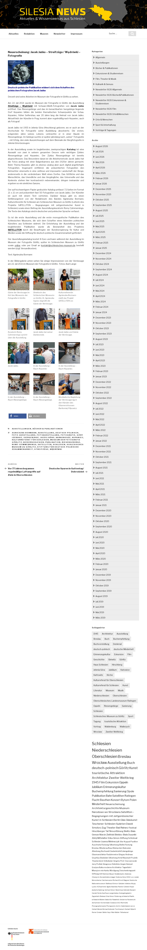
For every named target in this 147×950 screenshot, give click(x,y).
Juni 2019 (99, 607)
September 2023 (103, 333)
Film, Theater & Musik (105, 79)
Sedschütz (108, 899)
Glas (123, 819)
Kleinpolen (117, 848)
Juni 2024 (99, 285)
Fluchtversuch (120, 909)
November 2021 (103, 451)
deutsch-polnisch (67, 433)
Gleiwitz (112, 659)
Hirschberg (117, 664)
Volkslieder (108, 861)
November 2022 (103, 387)
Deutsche (133, 880)
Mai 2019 (99, 612)
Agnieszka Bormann (24, 433)
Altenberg (96, 851)
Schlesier (96, 841)
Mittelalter (102, 838)
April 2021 (100, 489)
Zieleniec (128, 874)
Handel (94, 893)
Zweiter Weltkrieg (114, 731)
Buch (107, 639)
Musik (121, 690)
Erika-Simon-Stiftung (118, 838)
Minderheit (98, 804)
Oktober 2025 (102, 199)
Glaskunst (131, 819)
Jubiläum (113, 670)
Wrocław (97, 731)
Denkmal (117, 644)
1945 (95, 633)
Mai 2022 (99, 419)
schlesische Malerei (98, 899)
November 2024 (103, 258)
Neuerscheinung (115, 804)
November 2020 (103, 516)
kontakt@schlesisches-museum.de (58, 245)
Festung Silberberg (110, 845)
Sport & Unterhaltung (105, 125)
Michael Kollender (108, 909)
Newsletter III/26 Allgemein (108, 89)
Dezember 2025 (103, 189)
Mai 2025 (99, 226)
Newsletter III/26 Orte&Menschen (111, 114)
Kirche (110, 675)
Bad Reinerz (122, 827)
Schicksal (132, 838)
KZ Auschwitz (101, 887)
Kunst (125, 685)
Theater (111, 827)
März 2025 (100, 237)
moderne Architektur (113, 867)
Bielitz (122, 845)
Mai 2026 (99, 162)
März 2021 (100, 494)
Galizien (121, 884)
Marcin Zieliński (106, 834)
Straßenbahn (119, 874)
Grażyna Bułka (98, 867)
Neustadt (127, 858)
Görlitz (122, 659)
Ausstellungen (21, 429)
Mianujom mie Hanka (100, 870)
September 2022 (103, 398)
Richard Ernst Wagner (121, 880)
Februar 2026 (101, 178)
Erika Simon (110, 896)
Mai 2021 (99, 483)
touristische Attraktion (115, 721)
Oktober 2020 (102, 521)
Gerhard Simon (110, 890)
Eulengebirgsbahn (125, 893)
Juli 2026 (99, 151)
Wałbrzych (125, 726)
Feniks (99, 893)
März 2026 (100, 173)
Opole (130, 791)
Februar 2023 (101, 371)
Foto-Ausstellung (24, 435)
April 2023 (100, 360)
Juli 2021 (99, 473)
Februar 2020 (101, 564)
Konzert (116, 799)
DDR (101, 874)
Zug (104, 827)
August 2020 (101, 532)
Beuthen (105, 799)
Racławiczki (131, 899)
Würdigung (114, 870)
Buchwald (105, 851)
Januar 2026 (101, 183)
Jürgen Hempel (126, 864)
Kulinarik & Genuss (104, 84)
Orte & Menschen (104, 119)
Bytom (125, 799)
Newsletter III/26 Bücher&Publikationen (114, 95)
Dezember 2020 (103, 510)
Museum (110, 690)
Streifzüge (41, 449)
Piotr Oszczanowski (128, 861)
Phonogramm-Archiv (113, 906)
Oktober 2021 (102, 457)
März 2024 (100, 301)
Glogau (121, 854)
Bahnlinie (116, 864)
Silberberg (113, 858)
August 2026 (101, 146)
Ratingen (130, 795)
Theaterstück (97, 861)
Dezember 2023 (103, 317)
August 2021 (101, 467)
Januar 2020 (101, 569)
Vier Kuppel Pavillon (129, 841)
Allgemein (100, 57)
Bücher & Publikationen (48, 429)
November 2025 (103, 194)
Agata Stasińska (112, 887)
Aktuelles (14, 34)
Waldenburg (110, 726)
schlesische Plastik (128, 896)
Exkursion (119, 654)
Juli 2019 (99, 601)
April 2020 (100, 553)
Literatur (97, 690)
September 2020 (103, 526)
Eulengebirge (127, 851)
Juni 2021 (99, 478)
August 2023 (101, 339)
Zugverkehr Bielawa (98, 896)
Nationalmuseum (98, 884)
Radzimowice (112, 854)
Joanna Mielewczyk (110, 841)
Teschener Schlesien (104, 823)
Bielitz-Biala (129, 831)
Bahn (109, 795)
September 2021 (103, 462)
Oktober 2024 (102, 264)
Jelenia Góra (99, 670)
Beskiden (104, 858)
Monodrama (96, 880)
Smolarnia (123, 899)
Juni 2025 (99, 221)
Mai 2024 (99, 291)
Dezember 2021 (103, 446)
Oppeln (96, 706)
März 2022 (100, 430)
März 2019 (100, 617)
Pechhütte (124, 903)
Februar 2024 (101, 307)
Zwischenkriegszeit (127, 870)
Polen (133, 799)
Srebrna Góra (121, 877)
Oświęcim (96, 877)
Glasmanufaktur (99, 854)
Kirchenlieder (105, 903)
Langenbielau (114, 893)
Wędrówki (56, 449)
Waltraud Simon (112, 884)
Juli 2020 (99, 537)
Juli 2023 (99, 344)
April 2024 (100, 296)
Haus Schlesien (100, 664)
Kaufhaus (105, 893)
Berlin (116, 819)
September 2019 (103, 591)
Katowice (125, 670)
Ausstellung (46, 433)
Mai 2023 (99, 355)
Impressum (76, 34)
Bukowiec (127, 848)
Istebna (128, 884)
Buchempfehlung (121, 639)
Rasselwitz (115, 899)
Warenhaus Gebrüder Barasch (125, 890)
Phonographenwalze (99, 906)
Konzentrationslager (107, 877)
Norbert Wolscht (130, 909)
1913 (118, 903)
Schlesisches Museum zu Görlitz (108, 716)
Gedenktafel (115, 851)
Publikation (53, 442)
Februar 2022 (101, 435)
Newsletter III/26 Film (105, 109)
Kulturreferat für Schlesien (30, 440)
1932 (128, 877)
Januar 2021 (101, 505)
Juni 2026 (99, 157)
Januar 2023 (101, 376)
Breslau (97, 639)
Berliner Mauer (108, 874)
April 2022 (100, 425)
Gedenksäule (125, 906)
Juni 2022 (99, 414)
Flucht (95, 799)
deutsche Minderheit (124, 649)
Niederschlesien (33, 442)
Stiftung (95, 874)
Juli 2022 (99, 409)
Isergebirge (31, 437)
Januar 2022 (101, 441)
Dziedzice (113, 903)
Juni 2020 (100, 542)
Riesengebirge (71, 442)
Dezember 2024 (103, 253)
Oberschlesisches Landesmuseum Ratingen (114, 701)
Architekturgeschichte (105, 808)
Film (129, 654)
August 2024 (101, 275)
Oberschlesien (120, 695)
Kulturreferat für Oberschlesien (108, 680)
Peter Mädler (115, 912)
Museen (44, 34)
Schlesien (59, 444)
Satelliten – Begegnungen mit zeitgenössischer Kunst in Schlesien (113, 816)
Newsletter (59, 34)
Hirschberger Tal (100, 831)
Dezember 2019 (103, 575)
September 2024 (103, 269)
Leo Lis (132, 906)
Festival (132, 827)
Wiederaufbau (105, 848)
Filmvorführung (116, 831)
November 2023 (103, 323)
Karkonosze (63, 437)
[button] (18, 416)
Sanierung (126, 706)
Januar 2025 (101, 248)
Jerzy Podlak (97, 864)
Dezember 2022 (103, 382)
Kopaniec (77, 437)
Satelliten (45, 444)
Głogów (116, 861)
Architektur (107, 633)
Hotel (120, 858)
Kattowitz (98, 675)
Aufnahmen (96, 903)
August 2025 (101, 210)
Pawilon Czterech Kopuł (126, 887)
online (17, 245)
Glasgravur (107, 864)
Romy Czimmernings (24, 444)
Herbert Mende (97, 909)
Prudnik (134, 858)
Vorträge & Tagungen (105, 130)
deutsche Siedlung (98, 890)
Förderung (117, 896)
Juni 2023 (99, 349)
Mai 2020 (100, 548)
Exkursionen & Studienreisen (109, 73)
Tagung (97, 721)
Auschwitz (96, 845)
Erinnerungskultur (101, 654)
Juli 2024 (99, 280)
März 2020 (100, 559)
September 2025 (103, 205)
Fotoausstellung (48, 435)
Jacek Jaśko (47, 437)
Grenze (95, 834)
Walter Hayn (106, 912)
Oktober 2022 (102, 392)
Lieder (136, 877)
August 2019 (101, 596)
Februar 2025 (101, 242)
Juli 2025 (99, 216)
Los (132, 877)
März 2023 (100, 366)
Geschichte (99, 659)
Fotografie (68, 435)
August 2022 (101, 403)
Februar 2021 (101, 499)
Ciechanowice (107, 880)
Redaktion (29, 34)
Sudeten (121, 823)
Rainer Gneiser (97, 912)
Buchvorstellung (101, 644)
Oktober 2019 (102, 585)
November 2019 (103, 580)
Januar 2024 (101, 312)
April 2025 (100, 232)
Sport (130, 716)
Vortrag (97, 726)
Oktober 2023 (102, 328)
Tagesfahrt (126, 867)
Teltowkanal (124, 912)
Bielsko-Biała (121, 834)
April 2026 (100, 167)
